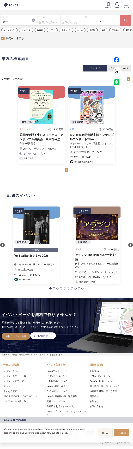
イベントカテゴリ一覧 (14, 376)
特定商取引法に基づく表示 (103, 391)
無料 (103, 30)
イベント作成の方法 (57, 376)
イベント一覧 (39, 354)
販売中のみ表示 (15, 38)
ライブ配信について (57, 391)
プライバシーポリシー (101, 376)
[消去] (33, 20)
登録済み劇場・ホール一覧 (60, 406)
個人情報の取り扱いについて (104, 386)
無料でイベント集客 (16, 336)
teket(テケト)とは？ (57, 371)
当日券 (92, 30)
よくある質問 (10, 391)
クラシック (66, 30)
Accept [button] (122, 432)
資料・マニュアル (56, 401)
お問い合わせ (96, 406)
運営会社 (94, 396)
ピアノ (52, 30)
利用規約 (94, 371)
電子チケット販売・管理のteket (16, 354)
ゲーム (80, 30)
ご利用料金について (57, 381)
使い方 (6, 386)
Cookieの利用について (101, 381)
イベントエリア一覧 (13, 381)
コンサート (26, 30)
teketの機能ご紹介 (56, 386)
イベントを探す (11, 371)
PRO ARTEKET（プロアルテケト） (21, 396)
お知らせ (94, 401)
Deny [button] (105, 433)
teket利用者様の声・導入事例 (62, 396)
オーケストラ (9, 30)
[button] (50, 288)
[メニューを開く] (126, 4)
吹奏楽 (40, 30)
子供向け (115, 30)
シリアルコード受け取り (15, 401)
